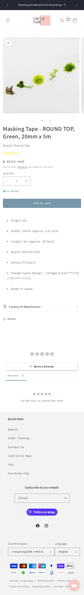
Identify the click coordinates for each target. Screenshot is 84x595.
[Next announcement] (76, 5)
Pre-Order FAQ (18, 473)
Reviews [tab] (13, 375)
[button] (8, 20)
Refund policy (46, 580)
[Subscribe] (65, 498)
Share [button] (11, 318)
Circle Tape (26, 580)
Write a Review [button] (44, 366)
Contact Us (16, 447)
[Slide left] (33, 120)
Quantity (8, 173)
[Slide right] (50, 120)
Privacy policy (65, 580)
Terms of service (19, 586)
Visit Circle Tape (20, 455)
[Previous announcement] (7, 5)
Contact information (66, 586)
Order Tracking (18, 438)
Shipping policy (41, 586)
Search (13, 429)
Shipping (22, 167)
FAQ (10, 464)
